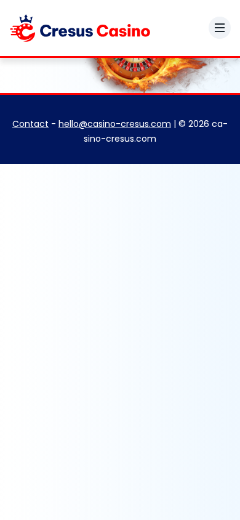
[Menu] (220, 28)
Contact (30, 124)
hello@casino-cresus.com (114, 124)
